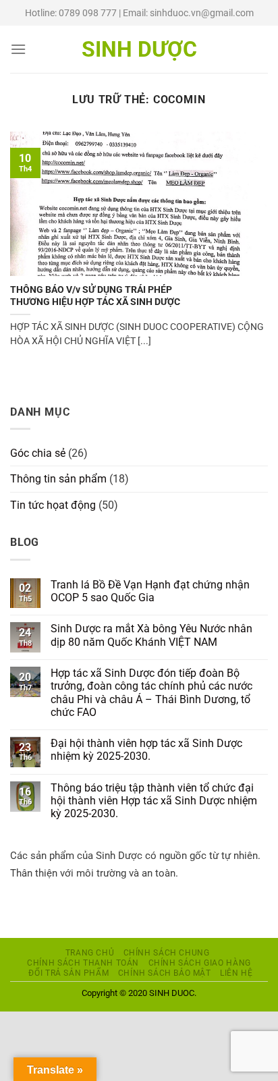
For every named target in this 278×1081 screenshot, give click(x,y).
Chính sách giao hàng (199, 963)
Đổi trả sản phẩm (68, 973)
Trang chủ (90, 953)
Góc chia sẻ (37, 453)
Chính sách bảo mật (164, 973)
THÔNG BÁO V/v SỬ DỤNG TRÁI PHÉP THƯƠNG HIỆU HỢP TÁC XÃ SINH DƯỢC (95, 295)
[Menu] (18, 48)
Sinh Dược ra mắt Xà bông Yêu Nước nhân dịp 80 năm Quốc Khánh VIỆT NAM (151, 635)
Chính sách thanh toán (83, 963)
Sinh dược (139, 49)
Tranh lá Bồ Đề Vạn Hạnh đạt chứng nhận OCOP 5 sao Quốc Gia (150, 591)
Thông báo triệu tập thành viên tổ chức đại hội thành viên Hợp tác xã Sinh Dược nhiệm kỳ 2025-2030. (154, 800)
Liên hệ (236, 973)
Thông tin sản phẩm (58, 478)
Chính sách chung (166, 953)
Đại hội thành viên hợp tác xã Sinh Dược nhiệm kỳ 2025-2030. (146, 750)
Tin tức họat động (53, 505)
